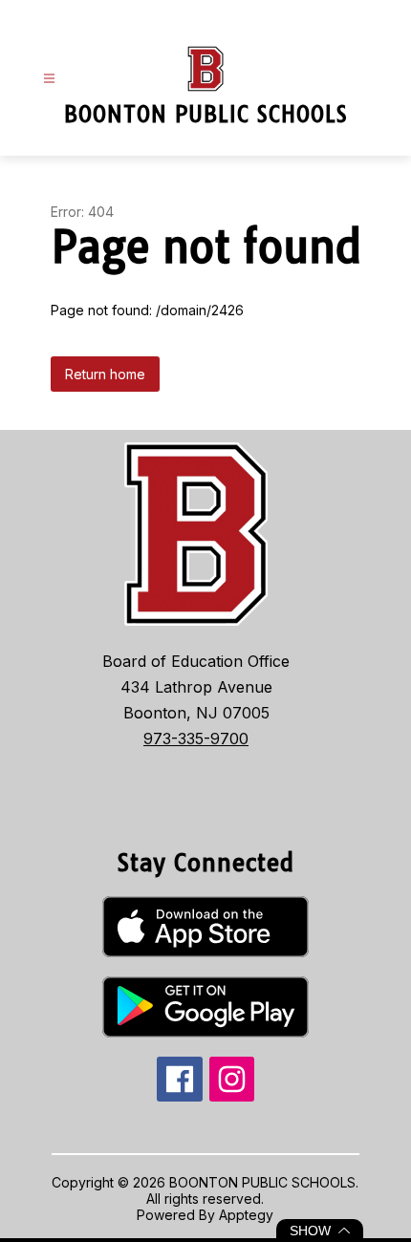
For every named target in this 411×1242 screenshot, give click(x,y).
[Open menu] (49, 79)
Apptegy (246, 1215)
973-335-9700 (196, 738)
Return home (105, 374)
